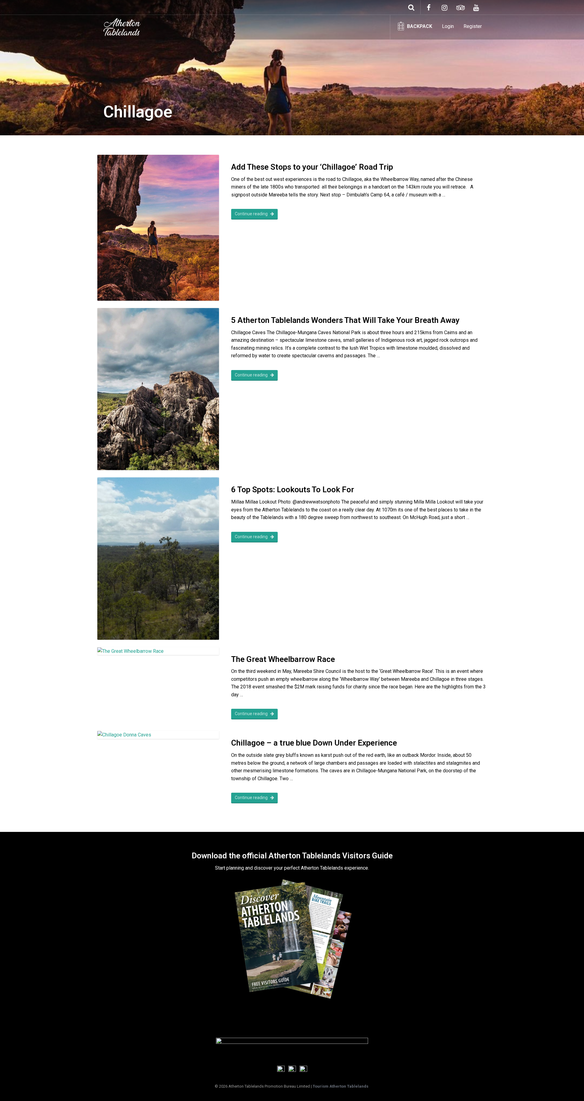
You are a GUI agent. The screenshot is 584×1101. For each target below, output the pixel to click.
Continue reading (252, 213)
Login (448, 26)
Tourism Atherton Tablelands (340, 1086)
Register (473, 26)
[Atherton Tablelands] (122, 26)
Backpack (419, 26)
